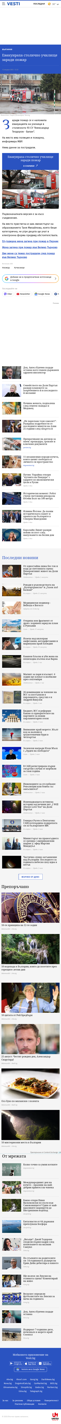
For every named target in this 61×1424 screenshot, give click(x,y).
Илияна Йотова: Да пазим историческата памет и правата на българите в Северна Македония (38, 515)
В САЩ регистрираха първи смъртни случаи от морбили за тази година (39, 769)
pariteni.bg (27, 447)
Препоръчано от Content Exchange (44, 1152)
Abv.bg (10, 1379)
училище (20, 267)
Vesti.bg (13, 3)
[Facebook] (30, 1407)
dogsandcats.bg (28, 465)
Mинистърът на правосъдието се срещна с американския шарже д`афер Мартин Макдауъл (41, 842)
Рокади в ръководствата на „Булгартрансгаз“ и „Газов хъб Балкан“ (40, 587)
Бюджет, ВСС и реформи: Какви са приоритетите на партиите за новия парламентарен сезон (38, 714)
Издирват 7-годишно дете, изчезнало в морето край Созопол (38, 1332)
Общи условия (33, 1400)
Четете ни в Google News (33, 1369)
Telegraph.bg (36, 1391)
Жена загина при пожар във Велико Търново (29, 247)
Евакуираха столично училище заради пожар (30, 158)
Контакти (42, 1404)
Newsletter (25, 294)
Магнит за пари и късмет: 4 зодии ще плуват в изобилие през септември (39, 677)
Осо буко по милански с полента (20, 1101)
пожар (6, 267)
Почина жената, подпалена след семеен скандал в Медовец (39, 406)
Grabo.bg (39, 1387)
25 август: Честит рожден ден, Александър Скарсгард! (26, 1058)
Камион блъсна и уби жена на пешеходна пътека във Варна (40, 657)
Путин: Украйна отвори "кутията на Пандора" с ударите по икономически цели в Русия (38, 478)
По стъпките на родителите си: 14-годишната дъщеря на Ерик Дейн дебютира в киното (40, 1260)
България (7, 49)
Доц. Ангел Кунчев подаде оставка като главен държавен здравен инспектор (41, 370)
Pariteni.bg (52, 1387)
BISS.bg (53, 1383)
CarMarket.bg (40, 1383)
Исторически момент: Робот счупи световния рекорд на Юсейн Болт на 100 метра (39, 496)
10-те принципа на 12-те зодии (19, 925)
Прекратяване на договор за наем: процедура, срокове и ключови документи (39, 441)
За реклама (17, 1400)
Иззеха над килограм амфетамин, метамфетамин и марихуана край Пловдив (40, 641)
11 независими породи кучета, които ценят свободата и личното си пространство (41, 459)
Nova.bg (8, 1383)
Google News (44, 294)
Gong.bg (34, 1379)
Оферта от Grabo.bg (31, 609)
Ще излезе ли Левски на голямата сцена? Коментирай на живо (40, 1278)
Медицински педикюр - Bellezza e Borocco (37, 604)
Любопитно (28, 577)
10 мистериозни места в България (21, 1142)
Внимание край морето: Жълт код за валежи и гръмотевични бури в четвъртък (40, 733)
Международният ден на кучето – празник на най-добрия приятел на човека (38, 1185)
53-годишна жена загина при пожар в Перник (30, 241)
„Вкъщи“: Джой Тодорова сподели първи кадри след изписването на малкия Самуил (38, 1243)
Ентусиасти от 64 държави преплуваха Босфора (38, 1223)
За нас (5, 1400)
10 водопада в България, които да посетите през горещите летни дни (29, 968)
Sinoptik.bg (26, 1387)
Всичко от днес (30, 876)
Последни (39, 3)
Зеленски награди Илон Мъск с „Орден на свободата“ (40, 749)
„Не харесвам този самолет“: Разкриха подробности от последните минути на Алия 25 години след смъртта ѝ (39, 425)
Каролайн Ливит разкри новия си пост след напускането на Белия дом (38, 532)
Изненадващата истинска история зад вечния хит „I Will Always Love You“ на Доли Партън (40, 805)
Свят (25, 629)
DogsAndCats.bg (23, 1383)
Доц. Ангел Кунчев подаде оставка (38, 1313)
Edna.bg (23, 1391)
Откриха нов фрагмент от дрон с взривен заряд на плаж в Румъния (40, 623)
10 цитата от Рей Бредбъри (16, 1015)
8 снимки (28, 166)
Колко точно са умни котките (40, 1164)
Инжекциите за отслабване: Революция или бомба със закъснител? (39, 786)
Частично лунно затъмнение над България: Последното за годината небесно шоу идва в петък (40, 861)
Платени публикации (24, 1404)
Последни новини (20, 557)
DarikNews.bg (48, 1379)
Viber (9, 294)
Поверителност (51, 1400)
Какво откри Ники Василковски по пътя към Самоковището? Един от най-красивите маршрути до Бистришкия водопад (40, 1205)
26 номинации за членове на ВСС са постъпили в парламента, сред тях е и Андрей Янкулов (40, 696)
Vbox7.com (21, 1379)
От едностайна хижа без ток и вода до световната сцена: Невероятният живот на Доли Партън (40, 570)
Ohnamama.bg (10, 1387)
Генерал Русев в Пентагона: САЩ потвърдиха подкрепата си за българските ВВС (40, 823)
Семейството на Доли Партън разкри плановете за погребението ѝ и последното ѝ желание (40, 389)
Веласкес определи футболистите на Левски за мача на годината (39, 1296)
